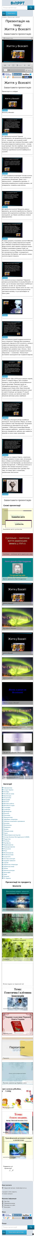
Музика (6, 829)
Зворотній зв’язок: (15, 1188)
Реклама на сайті (9, 1205)
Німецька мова (8, 831)
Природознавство (9, 847)
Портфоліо (7, 843)
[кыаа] (17, 925)
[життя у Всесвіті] (17, 643)
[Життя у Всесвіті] (12, 102)
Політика (6, 841)
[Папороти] (17, 949)
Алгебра (6, 791)
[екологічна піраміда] (17, 1147)
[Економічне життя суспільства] (17, 519)
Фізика (6, 868)
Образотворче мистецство (12, 835)
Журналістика (8, 817)
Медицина (7, 827)
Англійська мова (9, 793)
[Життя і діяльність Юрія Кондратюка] (17, 569)
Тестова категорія (9, 858)
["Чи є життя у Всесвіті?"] (17, 718)
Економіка (7, 815)
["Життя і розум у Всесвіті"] (17, 693)
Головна (4, 17)
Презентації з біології (14, 17)
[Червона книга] (17, 1024)
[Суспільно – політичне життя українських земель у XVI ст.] (17, 544)
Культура (6, 823)
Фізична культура (9, 870)
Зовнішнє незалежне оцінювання (14, 821)
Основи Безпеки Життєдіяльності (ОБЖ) (16, 837)
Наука (6, 833)
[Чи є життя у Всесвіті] (17, 619)
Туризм (6, 862)
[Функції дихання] (17, 1098)
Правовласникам (9, 1203)
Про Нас (7, 1201)
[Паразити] (17, 1048)
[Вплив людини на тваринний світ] (17, 974)
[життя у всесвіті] (17, 668)
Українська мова (9, 866)
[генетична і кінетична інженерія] (17, 999)
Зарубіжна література (11, 819)
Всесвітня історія (9, 805)
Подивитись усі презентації (8, 1167)
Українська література (11, 864)
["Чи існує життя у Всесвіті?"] (17, 767)
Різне (5, 850)
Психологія (7, 849)
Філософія (7, 872)
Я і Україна (7, 878)
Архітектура (7, 796)
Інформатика (8, 788)
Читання (6, 876)
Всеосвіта (7, 1207)
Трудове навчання (9, 860)
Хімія (5, 874)
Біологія (6, 801)
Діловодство (7, 811)
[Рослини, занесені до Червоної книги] (17, 1073)
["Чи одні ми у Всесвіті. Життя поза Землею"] (17, 743)
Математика (8, 825)
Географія (7, 807)
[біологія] (17, 1123)
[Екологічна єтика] (17, 900)
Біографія (7, 799)
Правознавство (8, 845)
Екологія (6, 813)
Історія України (8, 790)
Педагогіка (7, 839)
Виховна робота (9, 803)
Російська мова (8, 854)
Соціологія (7, 856)
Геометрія (7, 809)
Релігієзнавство (8, 853)
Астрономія (7, 797)
